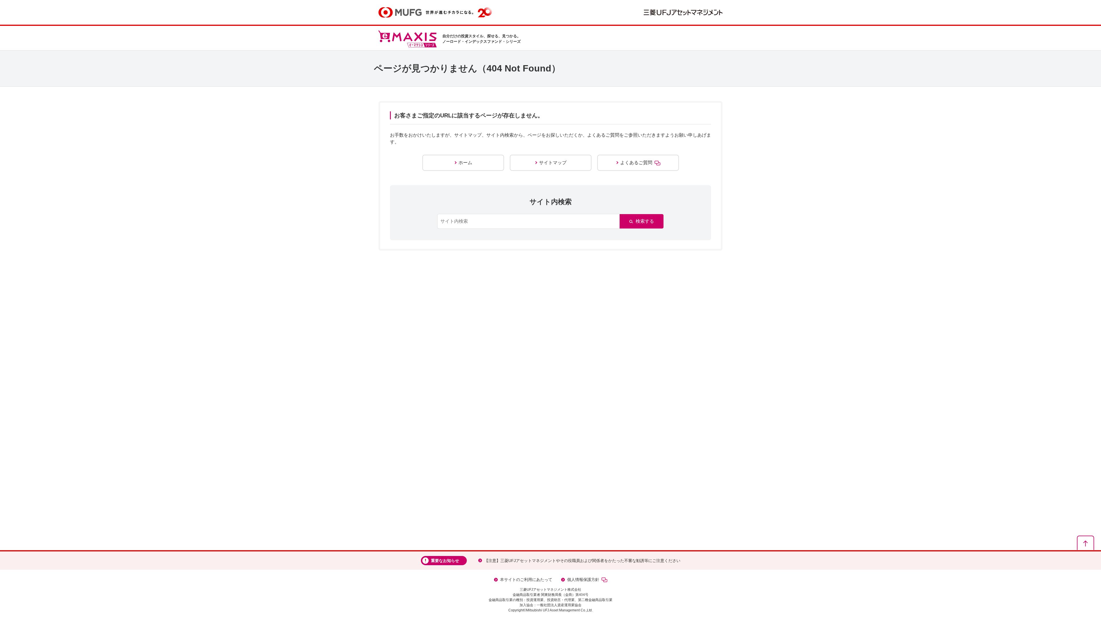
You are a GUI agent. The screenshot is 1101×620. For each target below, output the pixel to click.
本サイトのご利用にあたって (526, 579)
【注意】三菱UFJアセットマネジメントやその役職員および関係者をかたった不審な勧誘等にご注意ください (582, 560)
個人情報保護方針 (583, 579)
